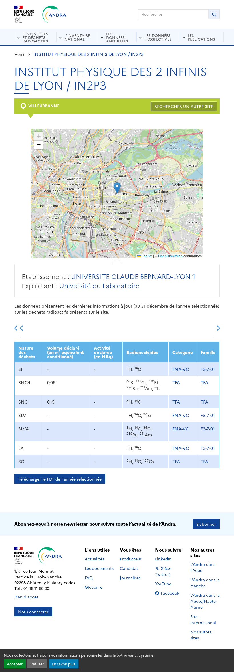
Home (19, 54)
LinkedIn (169, 559)
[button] (117, 188)
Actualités (94, 559)
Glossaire (93, 587)
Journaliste (130, 577)
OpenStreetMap (170, 255)
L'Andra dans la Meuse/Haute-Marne (205, 601)
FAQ (89, 577)
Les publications (201, 37)
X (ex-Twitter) (169, 571)
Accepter (15, 663)
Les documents (99, 568)
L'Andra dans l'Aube (202, 567)
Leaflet (146, 255)
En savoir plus (63, 663)
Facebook (171, 593)
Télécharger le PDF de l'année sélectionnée (60, 479)
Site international (203, 619)
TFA (176, 382)
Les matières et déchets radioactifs (35, 37)
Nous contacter (33, 611)
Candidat (129, 568)
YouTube (169, 583)
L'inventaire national (77, 37)
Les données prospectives (158, 37)
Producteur (131, 559)
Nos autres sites (200, 635)
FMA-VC (180, 369)
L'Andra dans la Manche (205, 582)
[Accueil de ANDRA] (54, 14)
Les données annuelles (117, 37)
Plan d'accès (26, 597)
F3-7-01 (208, 369)
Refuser (37, 663)
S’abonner (206, 524)
